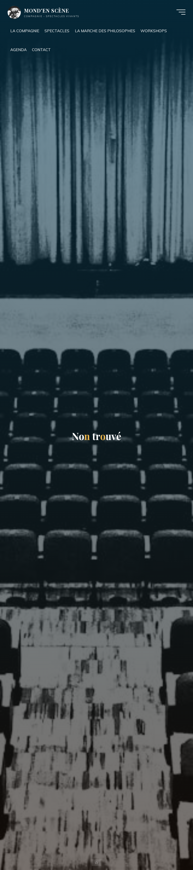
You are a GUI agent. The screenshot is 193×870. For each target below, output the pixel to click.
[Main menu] (180, 12)
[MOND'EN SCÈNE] (14, 12)
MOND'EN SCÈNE (46, 10)
